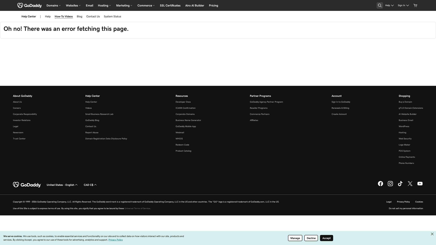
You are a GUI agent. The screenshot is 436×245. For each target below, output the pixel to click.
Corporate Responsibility (25, 114)
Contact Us (93, 16)
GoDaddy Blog (92, 120)
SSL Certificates (170, 5)
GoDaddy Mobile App (186, 126)
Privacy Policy (403, 202)
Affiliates (254, 120)
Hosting (402, 132)
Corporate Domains (185, 114)
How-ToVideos (64, 16)
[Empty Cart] (415, 5)
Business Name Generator (188, 120)
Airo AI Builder (194, 5)
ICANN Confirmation (186, 108)
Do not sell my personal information (406, 208)
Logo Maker (404, 145)
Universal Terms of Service (137, 208)
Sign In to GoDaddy (341, 102)
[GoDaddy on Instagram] (390, 185)
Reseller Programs (259, 108)
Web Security (405, 138)
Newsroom (18, 132)
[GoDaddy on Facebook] (380, 185)
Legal (15, 126)
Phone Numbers (406, 163)
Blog (79, 16)
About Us (17, 102)
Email (89, 5)
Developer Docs (183, 102)
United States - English (60, 184)
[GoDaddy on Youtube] (420, 185)
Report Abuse (91, 132)
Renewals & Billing (340, 108)
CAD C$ (88, 184)
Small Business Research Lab (99, 114)
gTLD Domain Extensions (411, 108)
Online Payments (407, 157)
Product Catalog (183, 151)
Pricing (213, 5)
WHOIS (179, 138)
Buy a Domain (405, 102)
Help (48, 16)
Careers (17, 108)
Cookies (419, 202)
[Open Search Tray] (380, 5)
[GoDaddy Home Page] (27, 185)
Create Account (339, 114)
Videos (88, 108)
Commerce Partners (259, 114)
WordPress (404, 126)
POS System (404, 151)
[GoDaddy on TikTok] (400, 185)
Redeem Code (182, 145)
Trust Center (19, 138)
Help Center (91, 102)
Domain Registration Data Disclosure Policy (106, 138)
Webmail (180, 132)
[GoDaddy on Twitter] (410, 185)
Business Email (406, 120)
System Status (112, 16)
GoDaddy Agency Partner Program (266, 102)
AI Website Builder (408, 114)
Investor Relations (21, 120)
